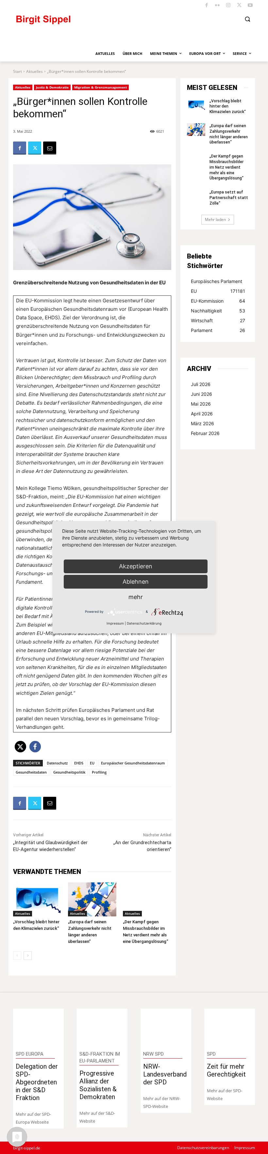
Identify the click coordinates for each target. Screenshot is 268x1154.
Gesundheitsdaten (31, 772)
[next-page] (28, 955)
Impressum (115, 623)
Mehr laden (215, 219)
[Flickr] (217, 5)
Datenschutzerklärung (144, 623)
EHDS (78, 763)
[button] (247, 19)
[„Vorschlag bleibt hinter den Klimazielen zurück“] (37, 899)
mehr (135, 597)
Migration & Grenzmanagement (100, 87)
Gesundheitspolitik (69, 772)
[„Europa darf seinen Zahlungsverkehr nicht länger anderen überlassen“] (92, 899)
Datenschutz (57, 763)
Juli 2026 (200, 384)
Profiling (99, 772)
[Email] (49, 148)
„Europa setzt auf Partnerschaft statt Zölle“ (228, 198)
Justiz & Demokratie (52, 87)
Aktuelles (34, 71)
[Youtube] (250, 5)
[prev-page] (17, 955)
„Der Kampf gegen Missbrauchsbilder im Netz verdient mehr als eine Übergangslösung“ (226, 167)
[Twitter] (239, 5)
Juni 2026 (201, 394)
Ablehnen (136, 581)
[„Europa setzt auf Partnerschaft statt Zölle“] (196, 196)
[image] (38, 1027)
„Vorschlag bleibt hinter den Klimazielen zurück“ (227, 106)
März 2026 (202, 423)
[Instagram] (228, 5)
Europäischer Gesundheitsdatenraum (133, 763)
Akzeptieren (135, 566)
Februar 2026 (205, 433)
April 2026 (202, 413)
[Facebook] (206, 5)
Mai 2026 (201, 404)
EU (92, 763)
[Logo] (70, 22)
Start (17, 71)
